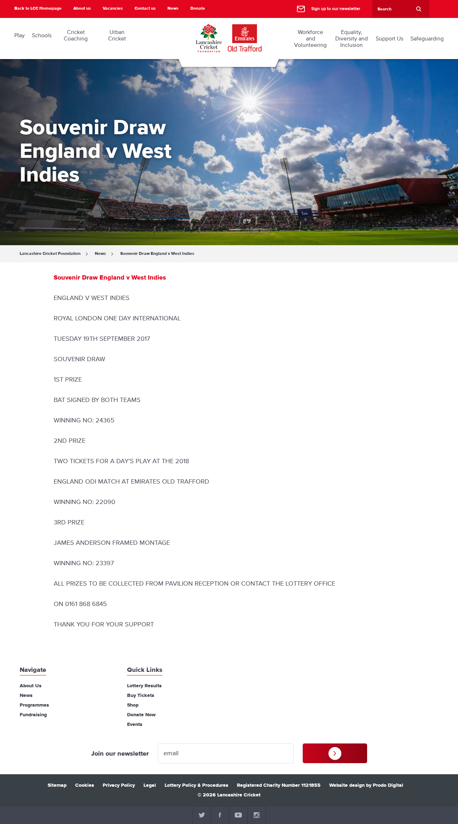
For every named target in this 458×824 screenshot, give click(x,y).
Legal (149, 785)
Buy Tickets (140, 695)
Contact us (145, 8)
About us (82, 8)
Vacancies (113, 8)
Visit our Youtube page (238, 815)
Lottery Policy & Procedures (196, 785)
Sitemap (57, 785)
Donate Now (141, 715)
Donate (197, 8)
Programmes (34, 705)
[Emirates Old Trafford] (244, 38)
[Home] (209, 38)
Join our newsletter (120, 754)
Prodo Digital (388, 785)
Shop (132, 705)
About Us (31, 686)
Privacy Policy (119, 785)
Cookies (84, 785)
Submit (335, 753)
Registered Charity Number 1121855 (279, 785)
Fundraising (33, 715)
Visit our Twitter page (202, 815)
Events (134, 724)
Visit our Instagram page (256, 815)
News (173, 8)
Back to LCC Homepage (38, 8)
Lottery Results (144, 686)
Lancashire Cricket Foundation (50, 253)
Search (418, 9)
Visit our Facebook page (220, 815)
